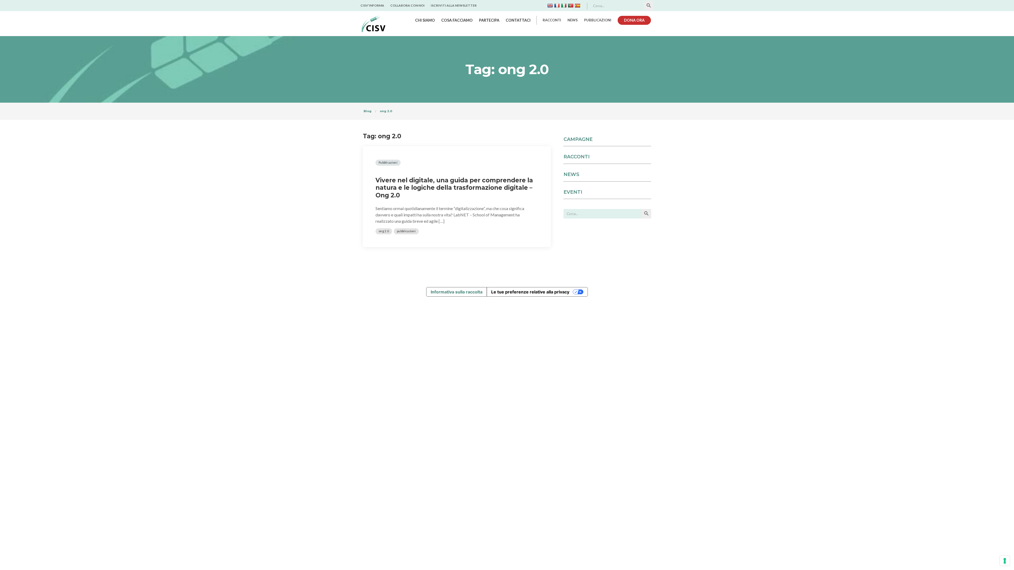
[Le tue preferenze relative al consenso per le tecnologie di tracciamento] (1005, 561)
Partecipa (489, 20)
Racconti (552, 20)
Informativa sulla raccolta (456, 291)
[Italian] (563, 5)
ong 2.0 (384, 231)
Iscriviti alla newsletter (454, 5)
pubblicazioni (406, 231)
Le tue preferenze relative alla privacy (530, 291)
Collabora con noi (407, 5)
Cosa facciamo (457, 20)
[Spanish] (577, 5)
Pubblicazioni (597, 20)
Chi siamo (425, 20)
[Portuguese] (570, 5)
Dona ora (634, 20)
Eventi (573, 192)
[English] (550, 5)
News (572, 20)
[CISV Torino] (373, 23)
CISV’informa (372, 5)
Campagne (578, 139)
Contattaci (518, 20)
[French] (557, 5)
